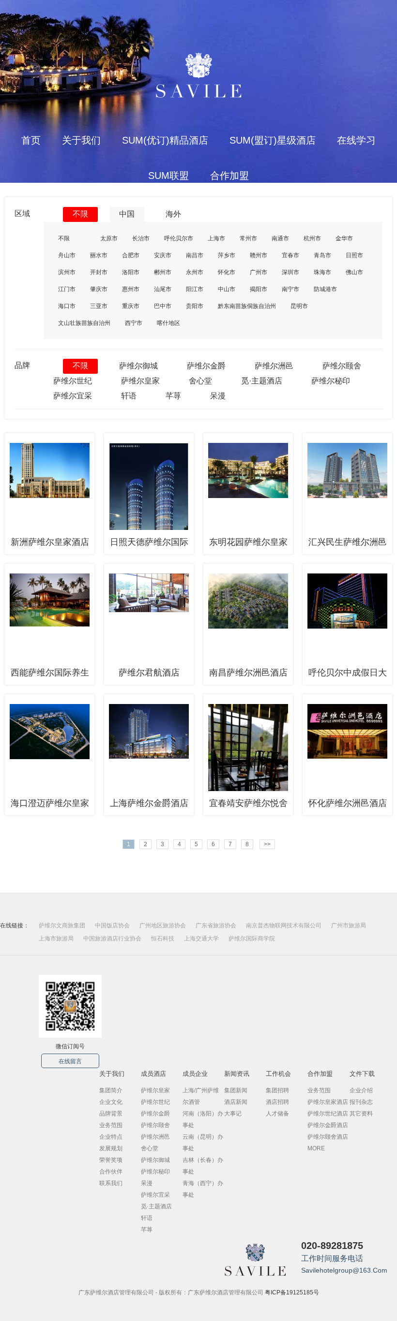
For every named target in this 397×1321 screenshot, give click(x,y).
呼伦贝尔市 (178, 238)
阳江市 (194, 289)
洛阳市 (130, 272)
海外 (173, 214)
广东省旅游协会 (216, 925)
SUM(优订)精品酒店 (165, 140)
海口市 (67, 306)
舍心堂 (200, 381)
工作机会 (278, 1073)
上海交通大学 (201, 938)
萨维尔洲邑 (274, 366)
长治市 (141, 238)
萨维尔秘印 (330, 381)
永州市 (194, 272)
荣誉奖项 (110, 1160)
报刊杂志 (361, 1102)
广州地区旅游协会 (162, 925)
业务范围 (110, 1125)
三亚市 (98, 306)
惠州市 (130, 289)
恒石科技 (162, 938)
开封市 (98, 272)
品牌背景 (110, 1113)
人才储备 (277, 1113)
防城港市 (325, 289)
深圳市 (290, 272)
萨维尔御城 (138, 366)
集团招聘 (277, 1090)
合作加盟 (229, 175)
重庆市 (130, 306)
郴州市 (162, 272)
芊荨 (173, 396)
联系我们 (110, 1183)
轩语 (129, 396)
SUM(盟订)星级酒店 (272, 140)
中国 (127, 214)
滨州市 (67, 272)
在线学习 (356, 140)
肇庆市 (98, 289)
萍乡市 (226, 255)
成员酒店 (153, 1073)
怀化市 (226, 272)
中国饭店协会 (112, 925)
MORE (316, 1148)
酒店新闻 (235, 1102)
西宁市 (133, 323)
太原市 (109, 238)
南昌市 (194, 255)
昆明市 (299, 306)
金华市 (344, 238)
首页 (31, 140)
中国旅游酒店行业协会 (112, 938)
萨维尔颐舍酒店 (327, 1136)
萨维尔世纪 (72, 381)
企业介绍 (361, 1090)
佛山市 (354, 272)
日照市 (354, 255)
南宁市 (290, 289)
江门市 (67, 289)
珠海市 (322, 272)
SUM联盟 (168, 175)
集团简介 (110, 1090)
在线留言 (70, 1061)
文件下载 (362, 1073)
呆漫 (218, 396)
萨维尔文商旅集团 (62, 925)
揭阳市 (258, 289)
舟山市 (67, 255)
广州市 (258, 272)
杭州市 (312, 238)
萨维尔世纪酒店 (327, 1113)
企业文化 (110, 1102)
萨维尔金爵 (206, 366)
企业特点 (110, 1136)
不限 (80, 214)
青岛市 (322, 255)
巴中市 (162, 306)
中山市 (226, 289)
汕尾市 (162, 289)
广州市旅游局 (348, 925)
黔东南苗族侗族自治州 (247, 306)
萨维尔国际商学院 (252, 938)
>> (267, 844)
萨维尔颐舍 (341, 366)
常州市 (248, 238)
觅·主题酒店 (261, 381)
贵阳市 (194, 306)
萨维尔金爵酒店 (327, 1125)
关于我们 (81, 140)
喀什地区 (168, 323)
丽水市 (98, 255)
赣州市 (258, 255)
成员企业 (195, 1073)
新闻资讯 (236, 1073)
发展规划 (110, 1148)
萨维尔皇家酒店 (327, 1102)
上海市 (216, 238)
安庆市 (162, 255)
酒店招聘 (277, 1102)
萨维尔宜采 (72, 396)
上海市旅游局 (56, 938)
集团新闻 (235, 1090)
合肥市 (130, 255)
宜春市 (290, 255)
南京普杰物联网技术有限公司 (283, 925)
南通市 (280, 238)
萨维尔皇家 (140, 381)
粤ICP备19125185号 (292, 1292)
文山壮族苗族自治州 (84, 323)
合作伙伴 (110, 1171)
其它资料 (361, 1113)
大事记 (233, 1113)
